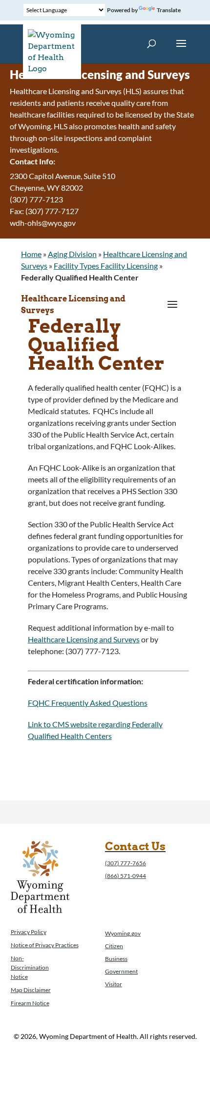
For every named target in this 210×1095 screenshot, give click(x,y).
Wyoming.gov (123, 933)
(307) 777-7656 (125, 863)
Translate (169, 10)
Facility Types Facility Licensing (106, 265)
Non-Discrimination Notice (30, 967)
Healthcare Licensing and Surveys (73, 304)
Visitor (113, 984)
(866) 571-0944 (125, 875)
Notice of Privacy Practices (45, 945)
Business (116, 958)
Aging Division (72, 254)
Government (121, 971)
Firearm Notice (30, 1003)
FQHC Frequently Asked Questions (87, 702)
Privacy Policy (28, 932)
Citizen (114, 946)
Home (31, 254)
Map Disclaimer (31, 990)
